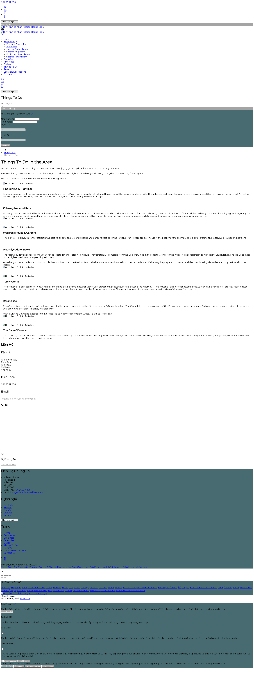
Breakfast (9, 59)
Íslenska (228, 587)
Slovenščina (122, 590)
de (5, 7)
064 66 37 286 (8, 2)
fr (4, 14)
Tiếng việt (64, 590)
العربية (70, 587)
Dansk (49, 587)
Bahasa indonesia (208, 587)
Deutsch (8, 505)
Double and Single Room (18, 54)
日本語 (30, 590)
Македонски (115, 587)
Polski (56, 590)
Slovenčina (135, 590)
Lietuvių (94, 587)
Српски (103, 590)
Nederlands (246, 587)
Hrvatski (194, 587)
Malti (142, 587)
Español (8, 510)
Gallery (7, 64)
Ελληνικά (57, 587)
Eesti (64, 587)
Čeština (173, 587)
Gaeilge (85, 587)
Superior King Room (15, 52)
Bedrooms (9, 41)
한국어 (36, 590)
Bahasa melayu (131, 587)
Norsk (236, 587)
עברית (220, 587)
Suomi (77, 587)
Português (46, 590)
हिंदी (179, 587)
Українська (20, 590)
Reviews (8, 69)
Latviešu (103, 587)
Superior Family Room (16, 57)
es (5, 12)
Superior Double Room (17, 49)
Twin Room (11, 47)
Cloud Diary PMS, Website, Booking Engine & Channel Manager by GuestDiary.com (44, 567)
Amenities (9, 62)
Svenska (94, 590)
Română (84, 590)
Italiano (8, 515)
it (4, 17)
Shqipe (111, 590)
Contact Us (9, 74)
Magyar (185, 587)
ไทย (11, 590)
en (5, 9)
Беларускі (163, 587)
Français (8, 512)
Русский (75, 590)
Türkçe (5, 590)
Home (7, 39)
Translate (25, 598)
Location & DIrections (15, 72)
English (8, 507)
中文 (143, 590)
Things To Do (11, 67)
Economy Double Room (17, 44)
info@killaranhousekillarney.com (18, 399)
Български (151, 587)
